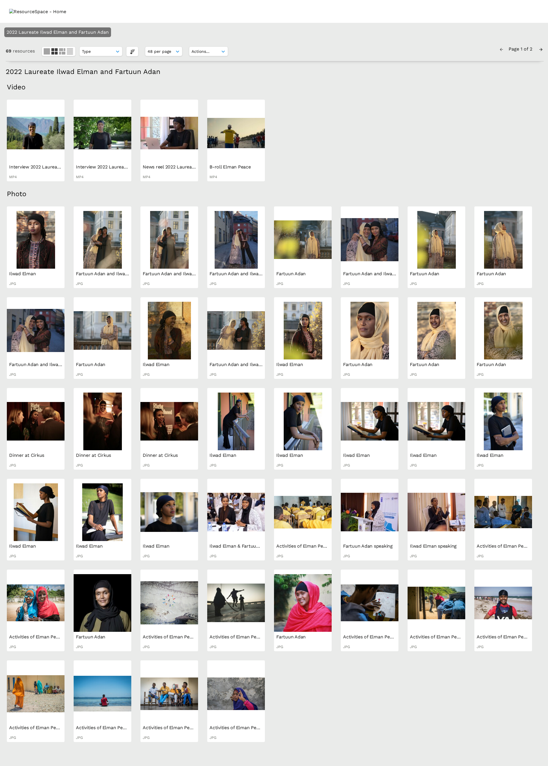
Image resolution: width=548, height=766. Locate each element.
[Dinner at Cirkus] (36, 421)
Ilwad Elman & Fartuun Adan (240, 546)
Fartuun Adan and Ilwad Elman (109, 273)
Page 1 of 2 (521, 49)
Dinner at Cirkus (26, 455)
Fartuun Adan (291, 273)
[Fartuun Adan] (303, 240)
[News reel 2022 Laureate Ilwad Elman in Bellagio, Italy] (169, 133)
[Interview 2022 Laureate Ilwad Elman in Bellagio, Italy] (36, 133)
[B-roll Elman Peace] (236, 133)
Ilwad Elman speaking (433, 546)
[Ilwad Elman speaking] (436, 512)
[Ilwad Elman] (36, 240)
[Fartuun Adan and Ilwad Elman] (102, 240)
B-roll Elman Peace (230, 167)
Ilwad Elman (22, 273)
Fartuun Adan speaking (368, 546)
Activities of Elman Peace (303, 546)
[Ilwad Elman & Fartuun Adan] (236, 512)
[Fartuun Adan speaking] (369, 512)
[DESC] (132, 51)
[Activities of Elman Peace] (303, 512)
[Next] (541, 49)
